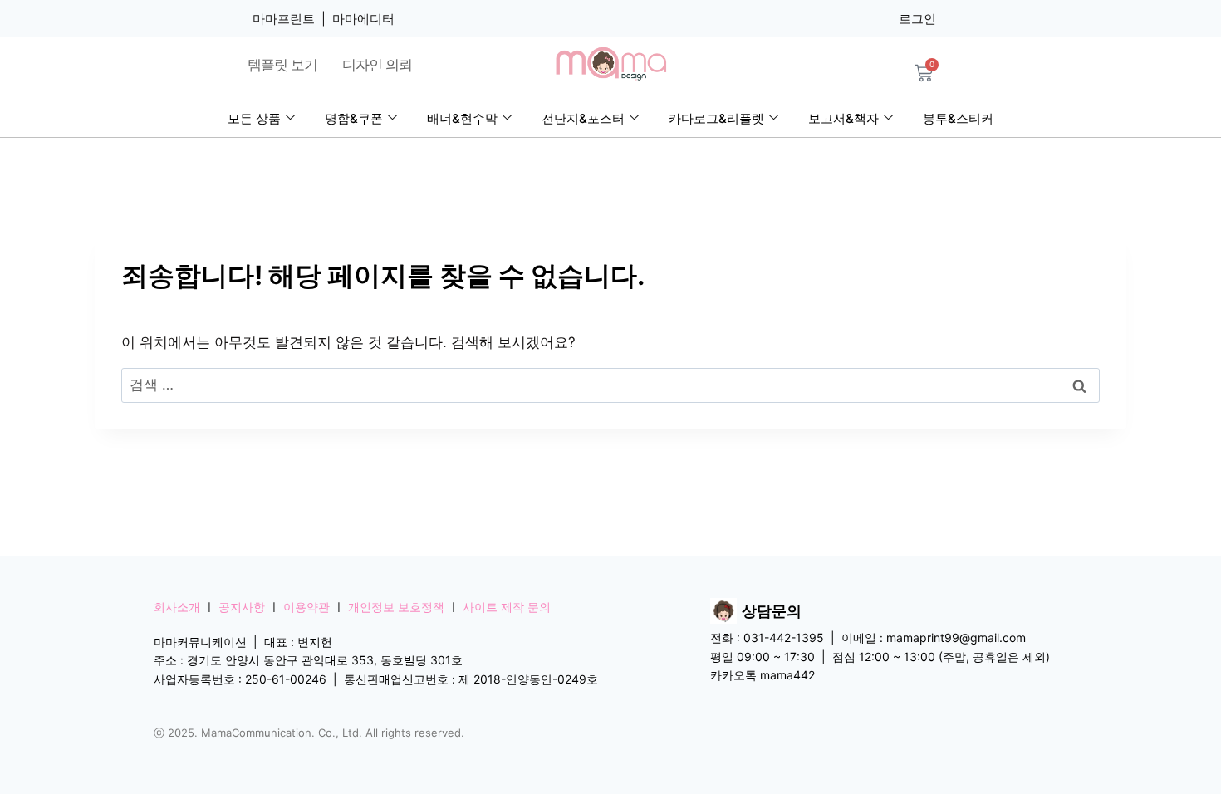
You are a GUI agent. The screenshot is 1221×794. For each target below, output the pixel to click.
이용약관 (306, 607)
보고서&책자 (843, 118)
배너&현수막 (462, 118)
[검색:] (610, 384)
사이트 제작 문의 (507, 607)
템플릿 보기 (282, 64)
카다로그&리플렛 (716, 118)
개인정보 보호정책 (396, 607)
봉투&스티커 (958, 118)
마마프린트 (284, 19)
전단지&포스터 (583, 118)
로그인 (917, 19)
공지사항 (241, 607)
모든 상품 (254, 118)
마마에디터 (363, 19)
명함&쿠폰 (354, 118)
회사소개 (177, 607)
